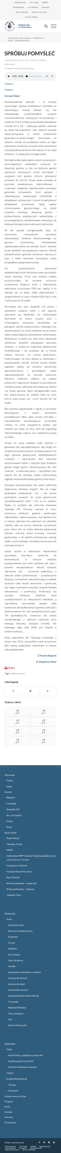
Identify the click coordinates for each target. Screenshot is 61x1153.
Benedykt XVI (13, 809)
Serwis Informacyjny (17, 1025)
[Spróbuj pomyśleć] (17, 712)
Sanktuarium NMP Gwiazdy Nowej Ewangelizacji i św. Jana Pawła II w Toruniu (31, 858)
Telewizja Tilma (14, 895)
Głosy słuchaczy (15, 1013)
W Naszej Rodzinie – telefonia (20, 889)
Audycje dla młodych (18, 990)
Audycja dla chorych (17, 978)
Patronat (9, 1117)
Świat (9, 786)
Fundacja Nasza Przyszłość (19, 871)
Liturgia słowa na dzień (15, 1096)
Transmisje (13, 1001)
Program (9, 1101)
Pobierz (9, 83)
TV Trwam (34, 2)
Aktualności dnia (16, 925)
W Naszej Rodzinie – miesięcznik (22, 883)
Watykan (11, 797)
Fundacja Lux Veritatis (17, 865)
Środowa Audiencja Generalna (22, 1067)
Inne (10, 1019)
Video (9, 1049)
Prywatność (10, 1122)
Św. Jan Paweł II (14, 815)
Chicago (12, 1085)
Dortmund (13, 1090)
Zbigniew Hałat (17, 673)
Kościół (8, 792)
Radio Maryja (20, 2)
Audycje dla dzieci (16, 984)
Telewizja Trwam (14, 844)
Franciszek (11, 803)
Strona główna (25, 38)
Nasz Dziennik (22, 12)
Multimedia (38, 38)
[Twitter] (44, 1142)
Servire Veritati (31, 17)
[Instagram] (49, 1142)
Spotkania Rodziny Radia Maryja (23, 995)
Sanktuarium (18, 7)
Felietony (42, 60)
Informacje (10, 775)
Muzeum (45, 7)
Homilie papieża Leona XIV (20, 1061)
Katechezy (13, 937)
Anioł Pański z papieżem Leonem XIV (25, 1055)
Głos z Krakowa (15, 960)
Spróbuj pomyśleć (30, 53)
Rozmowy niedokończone (20, 931)
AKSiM (45, 2)
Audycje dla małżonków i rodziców (24, 972)
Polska (10, 780)
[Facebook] (39, 1142)
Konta (7, 1106)
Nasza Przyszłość (39, 12)
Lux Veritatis (33, 7)
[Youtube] (54, 1142)
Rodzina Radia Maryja (17, 1079)
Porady (11, 943)
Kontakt (8, 1112)
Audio (10, 40)
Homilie (11, 966)
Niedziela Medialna (17, 1007)
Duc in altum (14, 954)
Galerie (10, 1073)
